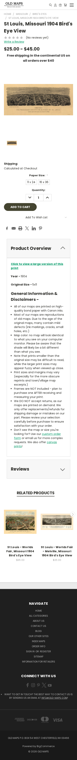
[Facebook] (7, 228)
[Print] (20, 228)
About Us (38, 621)
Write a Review (14, 42)
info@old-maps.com (54, 697)
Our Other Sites (39, 636)
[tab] (38, 248)
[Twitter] (27, 228)
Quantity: (38, 190)
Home (38, 610)
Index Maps (38, 641)
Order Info (38, 646)
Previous (4, 514)
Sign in (30, 651)
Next (72, 514)
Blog (38, 631)
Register (45, 651)
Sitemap (38, 656)
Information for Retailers (38, 661)
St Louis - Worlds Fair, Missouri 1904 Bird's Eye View (20, 551)
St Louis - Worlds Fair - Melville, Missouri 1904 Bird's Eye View (57, 551)
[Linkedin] (34, 228)
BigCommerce (45, 746)
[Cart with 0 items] (65, 4)
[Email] (14, 228)
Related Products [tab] (35, 493)
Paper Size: (38, 175)
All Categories (38, 615)
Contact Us (38, 626)
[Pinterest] (40, 228)
